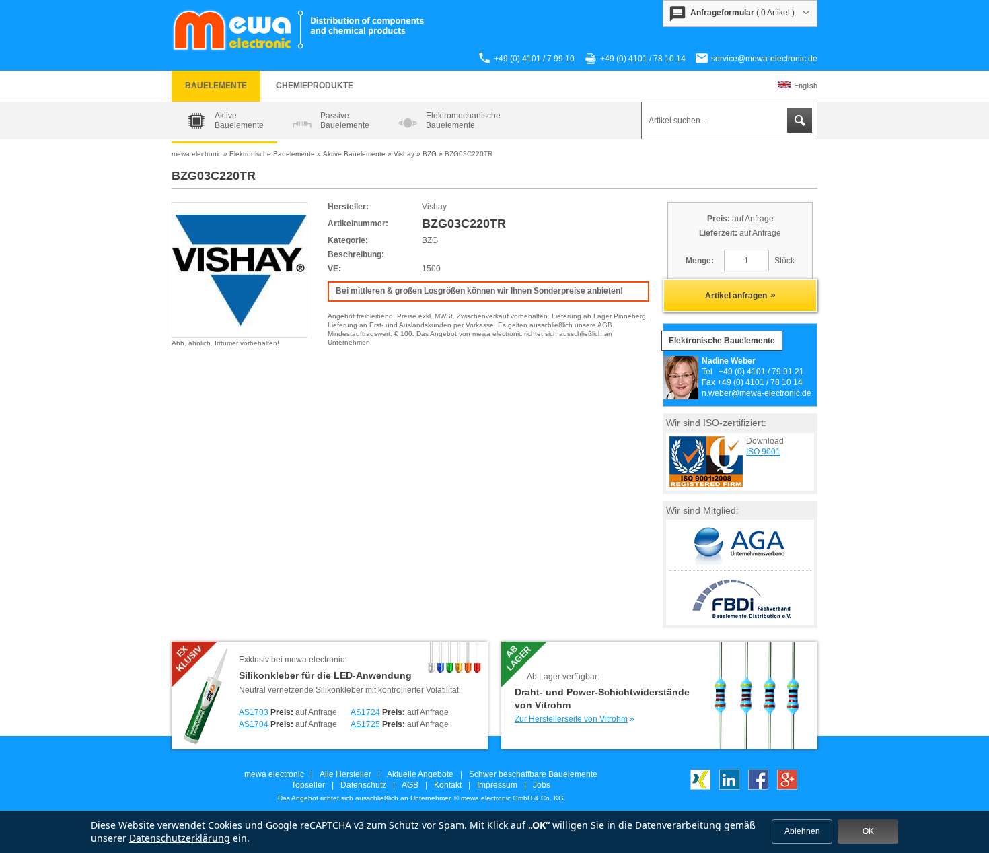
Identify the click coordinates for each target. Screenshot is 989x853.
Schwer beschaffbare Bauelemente (533, 774)
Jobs (541, 785)
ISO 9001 (763, 451)
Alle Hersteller (345, 774)
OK (868, 831)
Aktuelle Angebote (420, 774)
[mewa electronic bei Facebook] (758, 787)
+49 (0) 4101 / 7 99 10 (534, 58)
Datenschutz (363, 785)
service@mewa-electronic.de (764, 58)
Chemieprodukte (314, 85)
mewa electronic (274, 774)
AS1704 (253, 724)
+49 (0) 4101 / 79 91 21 (761, 371)
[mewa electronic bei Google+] (787, 787)
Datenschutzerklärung (179, 837)
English (805, 85)
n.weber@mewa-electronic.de (756, 393)
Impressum (497, 785)
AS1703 (253, 712)
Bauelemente (216, 85)
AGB (410, 785)
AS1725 (365, 724)
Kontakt (448, 785)
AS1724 (365, 712)
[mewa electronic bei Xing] (700, 787)
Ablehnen (802, 831)
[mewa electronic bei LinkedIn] (729, 787)
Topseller (308, 785)
